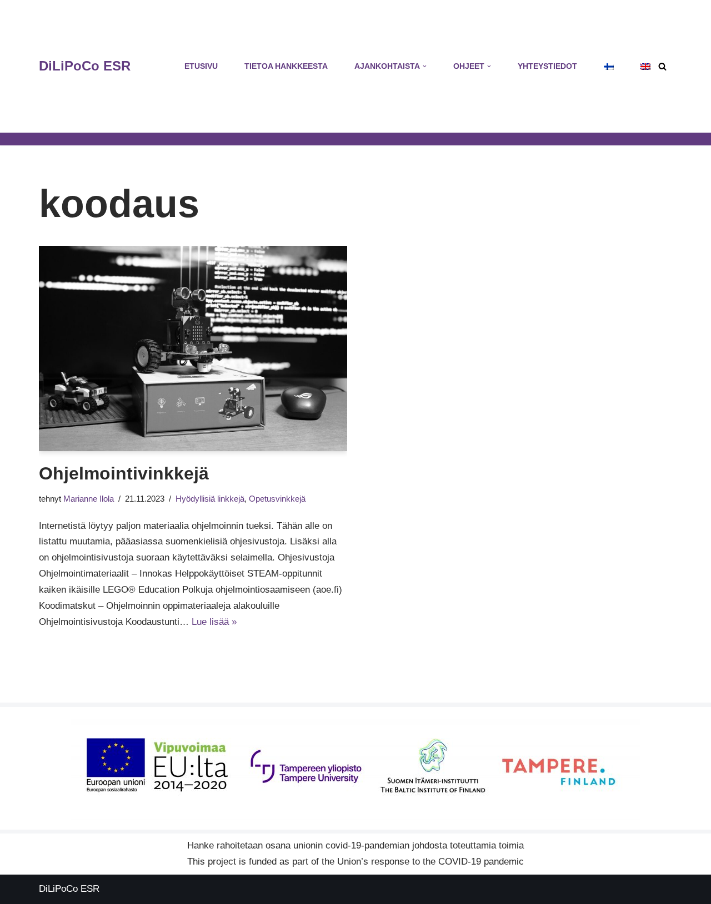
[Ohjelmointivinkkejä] (193, 348)
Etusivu (201, 66)
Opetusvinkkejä (277, 498)
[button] (425, 66)
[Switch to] (609, 66)
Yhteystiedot (547, 66)
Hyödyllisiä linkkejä (210, 498)
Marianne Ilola (88, 498)
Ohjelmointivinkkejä (124, 473)
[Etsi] (662, 66)
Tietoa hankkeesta (286, 66)
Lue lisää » (214, 622)
